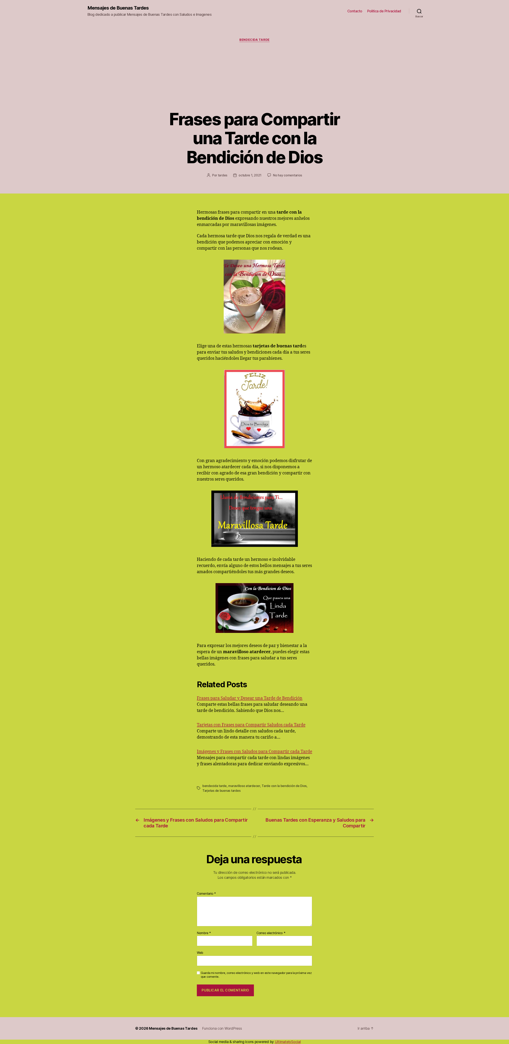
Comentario (206, 893)
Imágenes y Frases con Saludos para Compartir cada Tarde (254, 751)
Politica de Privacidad (384, 11)
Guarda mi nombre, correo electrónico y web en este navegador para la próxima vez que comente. (256, 975)
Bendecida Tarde (254, 40)
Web (200, 953)
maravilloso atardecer (244, 786)
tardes (222, 175)
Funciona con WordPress (222, 1028)
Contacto (354, 11)
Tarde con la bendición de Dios (284, 786)
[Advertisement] (254, 76)
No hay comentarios (287, 175)
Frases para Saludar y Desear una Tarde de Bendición (249, 698)
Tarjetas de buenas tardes (221, 791)
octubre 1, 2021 (250, 175)
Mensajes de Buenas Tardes (118, 8)
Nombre (204, 933)
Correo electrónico (271, 933)
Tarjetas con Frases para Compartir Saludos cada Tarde (251, 725)
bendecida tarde (214, 786)
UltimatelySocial (288, 1042)
